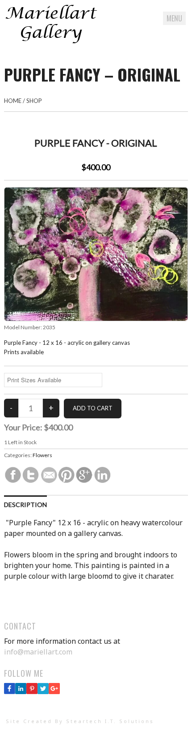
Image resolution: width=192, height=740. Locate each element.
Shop (34, 100)
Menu (174, 18)
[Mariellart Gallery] (51, 41)
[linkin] (20, 691)
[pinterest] (32, 691)
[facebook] (9, 691)
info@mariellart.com (38, 652)
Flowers (42, 455)
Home (12, 100)
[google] (54, 691)
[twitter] (43, 691)
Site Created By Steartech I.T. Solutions (80, 721)
